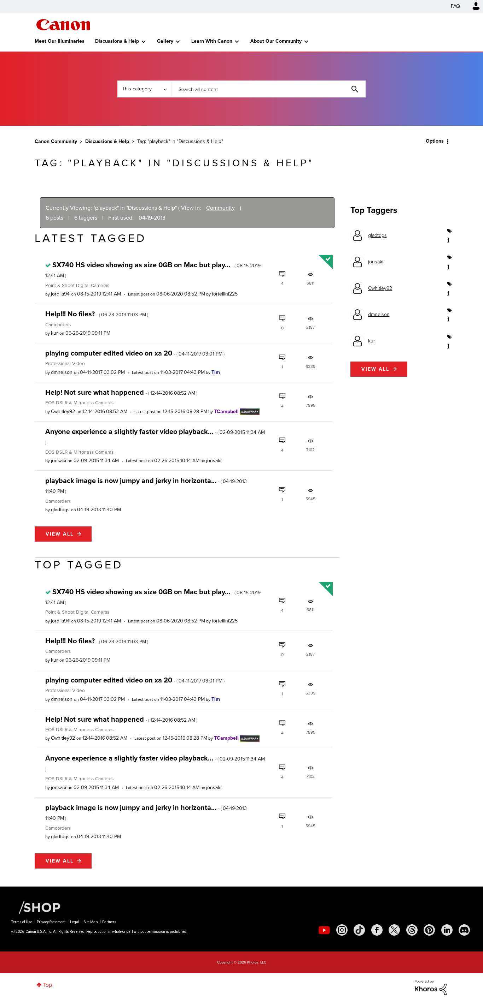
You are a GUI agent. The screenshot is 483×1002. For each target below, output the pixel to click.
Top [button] (47, 985)
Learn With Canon (211, 41)
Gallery (165, 41)
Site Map (91, 922)
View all (60, 534)
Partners (109, 922)
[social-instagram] (342, 930)
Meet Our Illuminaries (60, 41)
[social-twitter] (394, 930)
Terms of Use (21, 922)
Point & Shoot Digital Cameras (77, 285)
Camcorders (58, 324)
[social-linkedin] (447, 930)
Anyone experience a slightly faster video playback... (155, 436)
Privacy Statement (51, 922)
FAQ (455, 6)
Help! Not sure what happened (121, 392)
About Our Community (276, 41)
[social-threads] (412, 930)
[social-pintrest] (429, 930)
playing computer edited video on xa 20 (135, 353)
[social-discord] (464, 930)
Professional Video (65, 363)
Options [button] (435, 141)
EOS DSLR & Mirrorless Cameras (79, 402)
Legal (74, 922)
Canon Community (63, 25)
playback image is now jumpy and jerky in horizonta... (146, 485)
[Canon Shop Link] (36, 907)
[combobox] (268, 88)
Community (220, 208)
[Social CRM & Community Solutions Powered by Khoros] (431, 987)
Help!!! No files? (96, 314)
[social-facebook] (377, 930)
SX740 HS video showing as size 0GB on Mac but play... (153, 269)
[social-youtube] (324, 930)
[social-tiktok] (359, 930)
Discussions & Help (117, 41)
